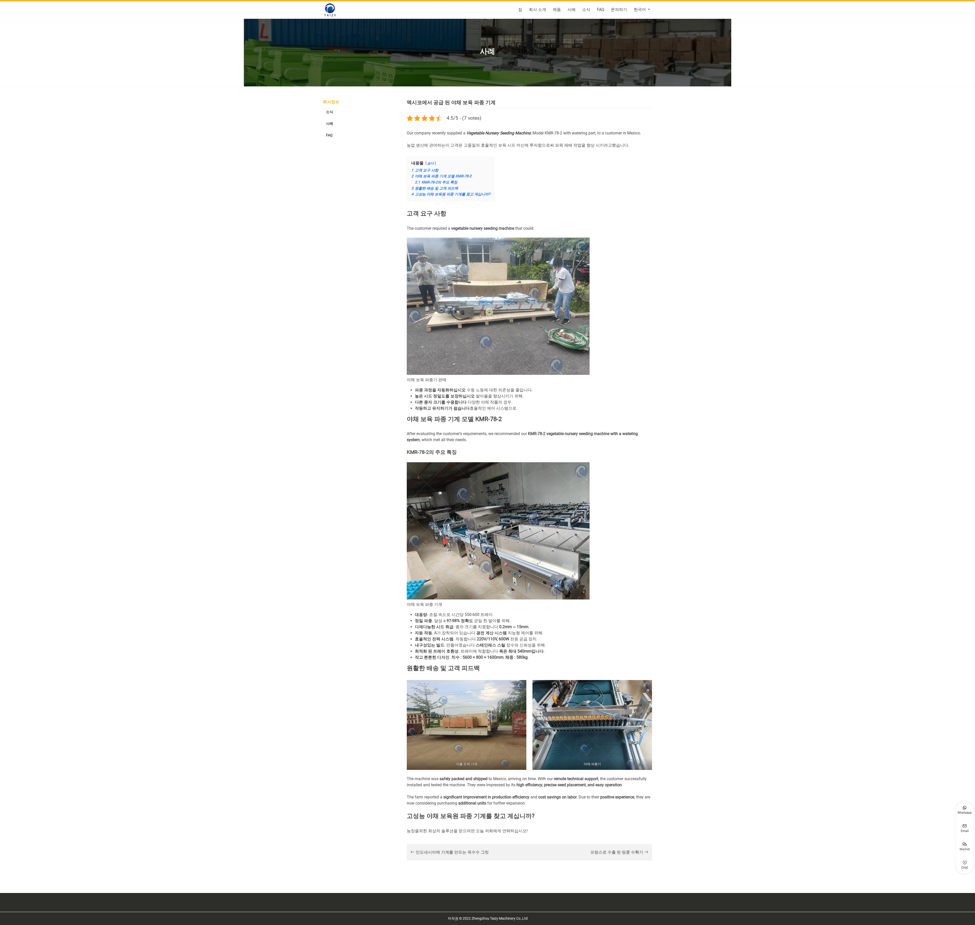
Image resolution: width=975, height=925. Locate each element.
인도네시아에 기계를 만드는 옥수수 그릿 (452, 852)
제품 (557, 9)
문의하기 (619, 9)
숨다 (430, 163)
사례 (571, 9)
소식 (586, 9)
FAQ (600, 9)
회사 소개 (537, 9)
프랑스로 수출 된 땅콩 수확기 (617, 852)
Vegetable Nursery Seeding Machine (498, 133)
